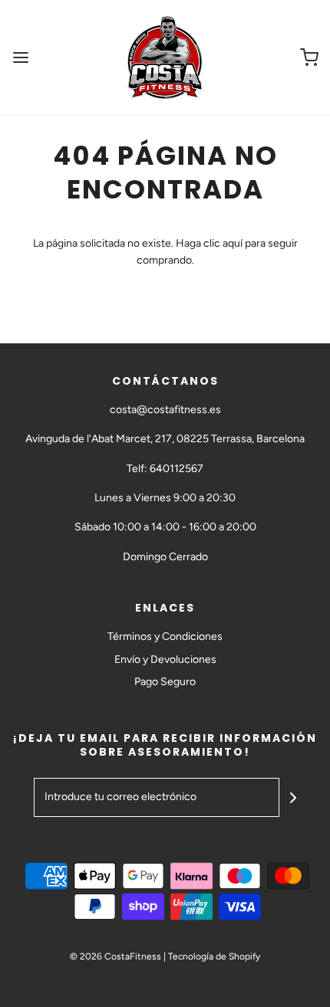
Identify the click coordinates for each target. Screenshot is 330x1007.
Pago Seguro (165, 681)
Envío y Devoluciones (165, 659)
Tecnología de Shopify (214, 956)
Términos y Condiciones (165, 636)
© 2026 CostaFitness (115, 956)
